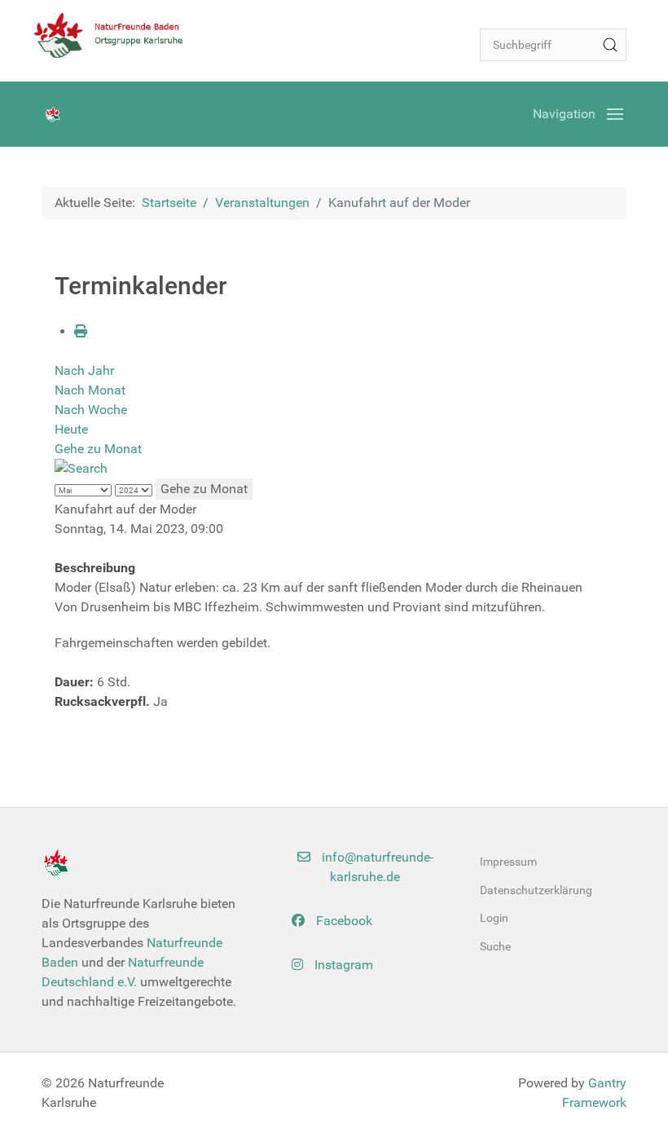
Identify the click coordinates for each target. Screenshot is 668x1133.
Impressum (508, 861)
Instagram (342, 964)
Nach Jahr (84, 370)
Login (494, 917)
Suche (495, 946)
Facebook (342, 920)
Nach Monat (90, 390)
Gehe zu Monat (98, 448)
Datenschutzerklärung (536, 890)
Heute (71, 429)
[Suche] (610, 45)
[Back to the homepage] (114, 35)
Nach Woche (91, 409)
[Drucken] (80, 331)
